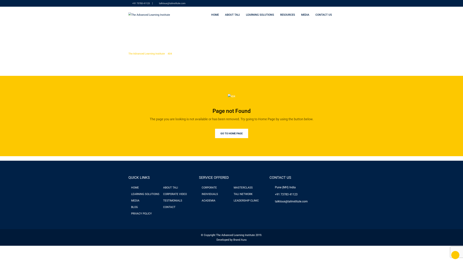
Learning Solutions (260, 14)
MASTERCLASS (243, 187)
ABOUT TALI (170, 187)
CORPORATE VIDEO (175, 194)
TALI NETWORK (243, 194)
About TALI (232, 14)
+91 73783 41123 (141, 3)
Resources (287, 14)
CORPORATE (209, 187)
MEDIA (305, 14)
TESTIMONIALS (172, 200)
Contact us (323, 14)
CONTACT (169, 207)
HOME (135, 187)
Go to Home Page (231, 133)
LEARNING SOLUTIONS (145, 194)
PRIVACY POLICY (141, 213)
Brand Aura (240, 239)
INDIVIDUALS (210, 194)
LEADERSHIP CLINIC (246, 200)
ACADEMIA (208, 200)
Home (215, 14)
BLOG (134, 207)
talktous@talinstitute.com (172, 3)
